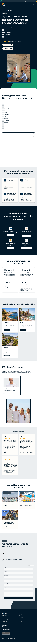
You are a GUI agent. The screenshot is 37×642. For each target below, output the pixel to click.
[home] (4, 4)
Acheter (10, 1)
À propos (20, 614)
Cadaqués (6, 118)
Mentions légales (30, 638)
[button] (33, 4)
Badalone (5, 127)
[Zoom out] (33, 135)
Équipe (20, 615)
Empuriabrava (6, 114)
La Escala (5, 112)
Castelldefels (6, 108)
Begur (5, 110)
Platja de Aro (6, 120)
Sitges (5, 106)
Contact (20, 622)
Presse (20, 621)
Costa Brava (6, 122)
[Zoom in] (33, 133)
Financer (21, 1)
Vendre (14, 1)
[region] (18, 149)
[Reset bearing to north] (33, 136)
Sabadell (5, 124)
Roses (5, 116)
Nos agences (4, 10)
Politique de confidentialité (21, 639)
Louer (18, 1)
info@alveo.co (4, 617)
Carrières (21, 617)
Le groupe (26, 1)
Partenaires (4, 622)
